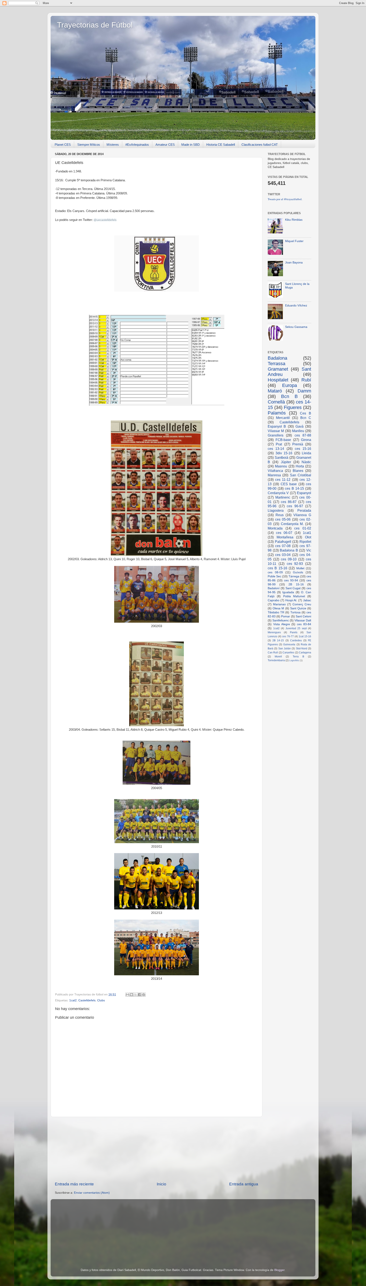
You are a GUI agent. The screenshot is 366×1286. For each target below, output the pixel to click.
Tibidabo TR (276, 612)
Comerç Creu (302, 604)
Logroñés (294, 660)
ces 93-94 (291, 580)
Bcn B (289, 396)
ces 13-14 (276, 448)
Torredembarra (276, 660)
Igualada (288, 592)
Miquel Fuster (294, 241)
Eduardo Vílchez (296, 305)
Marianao (279, 604)
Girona (306, 440)
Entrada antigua (243, 1184)
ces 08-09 (275, 572)
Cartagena (305, 652)
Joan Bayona (294, 262)
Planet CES (63, 144)
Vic (308, 550)
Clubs (101, 1000)
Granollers (275, 435)
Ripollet (305, 541)
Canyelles (288, 652)
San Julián (284, 648)
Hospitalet (278, 379)
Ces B (305, 413)
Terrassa (276, 363)
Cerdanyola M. (292, 524)
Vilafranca (275, 471)
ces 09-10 (289, 559)
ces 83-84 (304, 624)
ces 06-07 (284, 533)
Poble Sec (274, 576)
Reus (280, 515)
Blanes (298, 471)
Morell (278, 656)
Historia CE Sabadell (220, 144)
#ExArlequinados (137, 144)
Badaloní (274, 588)
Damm (304, 391)
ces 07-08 (283, 546)
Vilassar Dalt (302, 620)
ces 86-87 (289, 502)
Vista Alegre (281, 624)
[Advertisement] (156, 1149)
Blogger (279, 1270)
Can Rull (273, 652)
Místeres (113, 144)
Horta (300, 466)
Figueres (293, 407)
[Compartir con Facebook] (139, 994)
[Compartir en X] (135, 994)
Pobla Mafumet (294, 596)
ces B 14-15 (294, 488)
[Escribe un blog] (131, 994)
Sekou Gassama (296, 326)
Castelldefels (87, 1000)
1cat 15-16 (305, 636)
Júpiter (286, 462)
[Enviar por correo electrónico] (127, 994)
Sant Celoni (303, 616)
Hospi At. (291, 600)
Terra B (298, 656)
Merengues (274, 632)
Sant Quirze (298, 608)
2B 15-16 (296, 584)
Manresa (274, 475)
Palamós (277, 413)
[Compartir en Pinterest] (143, 994)
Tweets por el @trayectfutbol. (285, 199)
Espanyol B (277, 426)
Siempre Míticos (88, 144)
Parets (293, 632)
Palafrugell (283, 541)
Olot (308, 537)
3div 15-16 (284, 453)
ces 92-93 (295, 563)
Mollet (300, 568)
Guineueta (289, 644)
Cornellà (276, 402)
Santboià (281, 457)
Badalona (277, 358)
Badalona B (289, 550)
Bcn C (305, 418)
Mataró (275, 391)
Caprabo (273, 600)
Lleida (306, 453)
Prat (279, 444)
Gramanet (278, 369)
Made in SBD (190, 144)
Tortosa (295, 612)
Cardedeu (296, 640)
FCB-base (283, 440)
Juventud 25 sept (296, 628)
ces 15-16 (303, 448)
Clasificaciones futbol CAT (259, 144)
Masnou (281, 466)
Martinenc (282, 497)
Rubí (306, 379)
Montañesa (285, 537)
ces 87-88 (303, 435)
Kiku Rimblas (293, 219)
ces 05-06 (283, 519)
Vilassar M (276, 431)
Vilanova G (302, 515)
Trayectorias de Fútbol (95, 25)
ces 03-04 (283, 555)
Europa (289, 385)
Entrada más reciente (74, 1184)
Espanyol (304, 493)
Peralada (304, 510)
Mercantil (283, 418)
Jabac (307, 600)
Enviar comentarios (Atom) (92, 1192)
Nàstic (306, 462)
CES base (289, 484)
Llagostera (276, 510)
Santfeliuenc (280, 620)
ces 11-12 (282, 479)
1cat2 (73, 1000)
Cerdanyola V (278, 493)
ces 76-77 (288, 636)
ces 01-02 (302, 528)
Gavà (299, 426)
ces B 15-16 (277, 568)
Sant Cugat (293, 588)
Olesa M (278, 608)
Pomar (285, 616)
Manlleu (298, 431)
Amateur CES (165, 144)
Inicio (161, 1184)
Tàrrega (293, 576)
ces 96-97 (295, 506)
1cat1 (307, 533)
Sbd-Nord (301, 648)
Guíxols (298, 572)
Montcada (275, 528)
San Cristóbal (300, 475)
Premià (297, 444)
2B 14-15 (278, 640)
